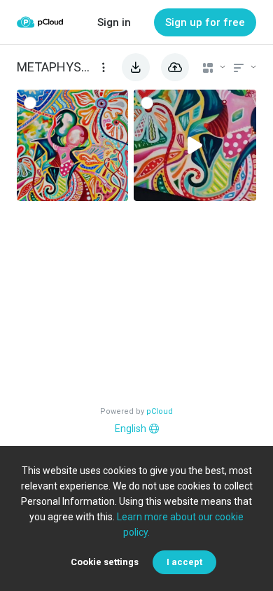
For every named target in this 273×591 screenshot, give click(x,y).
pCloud (159, 411)
